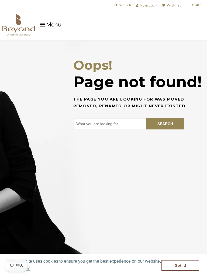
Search (165, 124)
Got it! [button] (180, 265)
